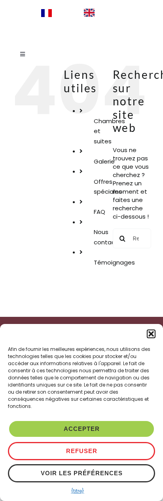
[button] (151, 334)
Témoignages (114, 262)
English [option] (108, 12)
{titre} (77, 491)
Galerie (104, 161)
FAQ (99, 212)
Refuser (81, 451)
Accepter (82, 428)
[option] (101, 13)
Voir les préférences (82, 473)
